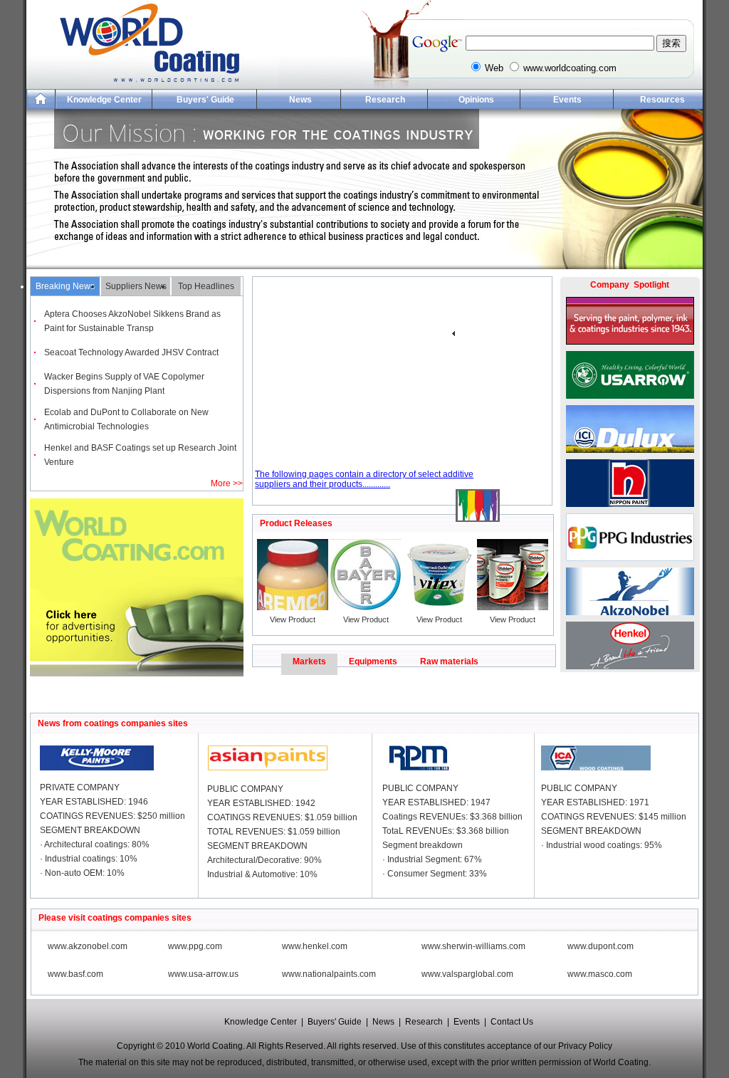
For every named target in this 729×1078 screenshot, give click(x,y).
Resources (662, 100)
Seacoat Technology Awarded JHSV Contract (131, 352)
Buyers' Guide (205, 100)
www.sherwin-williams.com (473, 946)
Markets (309, 661)
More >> (227, 483)
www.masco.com (599, 974)
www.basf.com (75, 974)
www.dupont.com (600, 946)
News (300, 100)
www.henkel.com (314, 946)
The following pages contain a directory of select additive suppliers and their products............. (364, 479)
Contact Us (512, 1022)
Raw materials (449, 661)
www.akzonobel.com (87, 946)
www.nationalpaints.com (329, 974)
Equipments (373, 661)
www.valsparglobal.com (467, 974)
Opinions (476, 100)
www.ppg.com (195, 946)
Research (385, 100)
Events (567, 100)
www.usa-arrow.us (203, 974)
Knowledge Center (104, 100)
